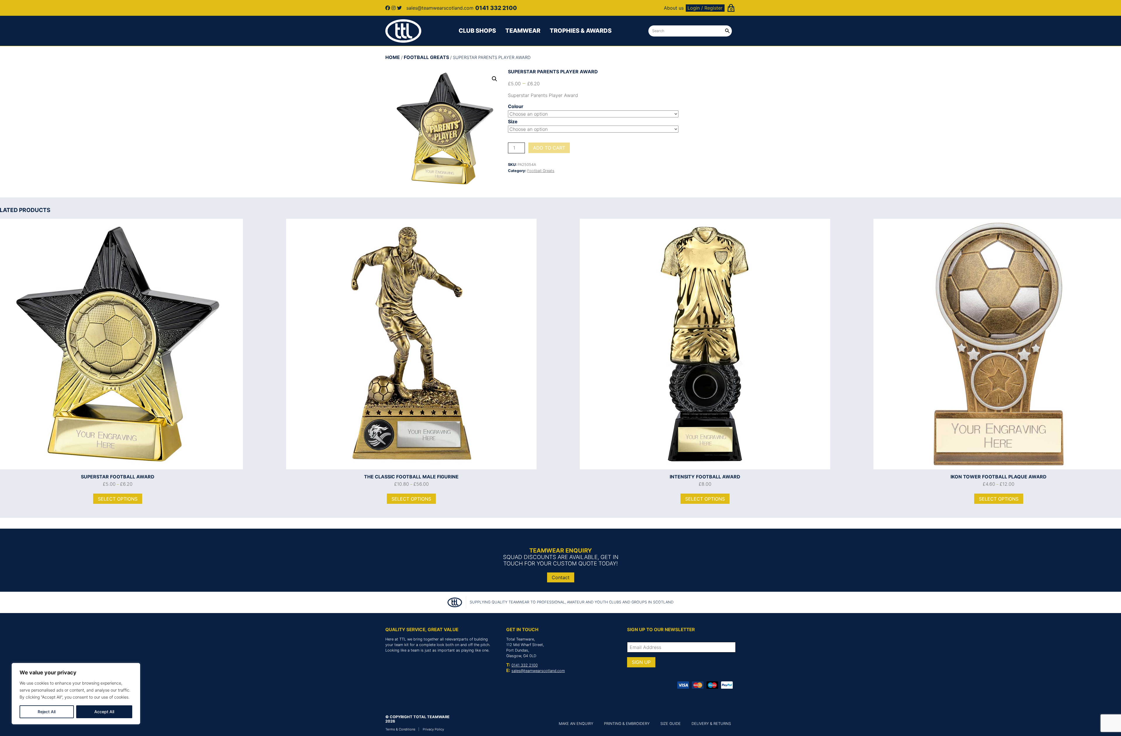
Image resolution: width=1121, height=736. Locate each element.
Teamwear (522, 30)
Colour (515, 106)
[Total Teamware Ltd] (403, 31)
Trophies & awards (581, 30)
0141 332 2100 (524, 665)
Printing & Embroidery (627, 723)
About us (674, 8)
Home (392, 57)
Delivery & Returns (711, 723)
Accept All (104, 711)
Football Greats (426, 57)
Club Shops (477, 30)
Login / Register (705, 8)
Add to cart (549, 148)
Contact (561, 577)
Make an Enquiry (576, 723)
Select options (117, 499)
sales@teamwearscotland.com (538, 671)
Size (513, 121)
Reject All (46, 711)
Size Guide (670, 723)
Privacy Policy (433, 729)
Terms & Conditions (400, 729)
